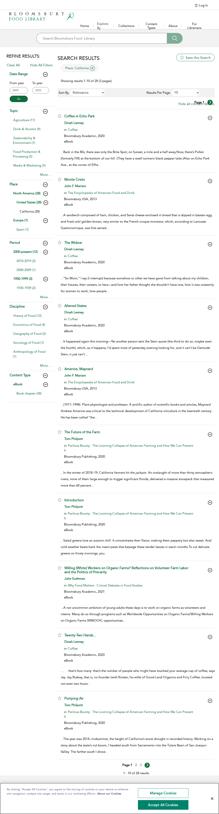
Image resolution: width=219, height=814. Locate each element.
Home (84, 26)
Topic (14, 111)
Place (14, 184)
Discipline (17, 306)
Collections (126, 26)
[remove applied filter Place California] (92, 68)
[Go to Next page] (210, 102)
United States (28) (28, 202)
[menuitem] (30, 122)
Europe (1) (20, 220)
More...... (46, 175)
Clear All (13, 65)
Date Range (19, 74)
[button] (60, 116)
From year (17, 83)
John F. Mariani (75, 186)
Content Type (20, 375)
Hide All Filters (41, 65)
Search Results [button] (78, 58)
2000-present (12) (25, 252)
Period (15, 243)
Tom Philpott (73, 439)
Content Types (151, 26)
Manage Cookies (163, 793)
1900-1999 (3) (22, 279)
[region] (109, 798)
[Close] (212, 798)
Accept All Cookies (163, 805)
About (173, 26)
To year (37, 83)
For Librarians (194, 26)
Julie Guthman (74, 578)
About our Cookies (109, 793)
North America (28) (26, 193)
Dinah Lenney (74, 123)
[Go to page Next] (147, 765)
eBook (17, 384)
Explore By (102, 26)
